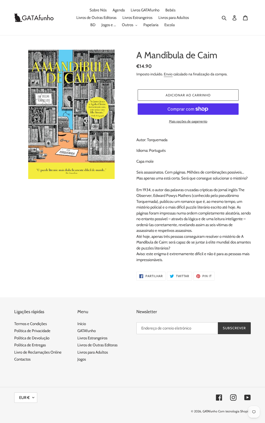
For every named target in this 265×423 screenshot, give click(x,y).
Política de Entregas (30, 345)
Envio (168, 74)
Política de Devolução (31, 338)
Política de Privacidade (32, 330)
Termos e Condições (30, 323)
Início (81, 323)
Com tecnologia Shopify (234, 411)
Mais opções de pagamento (188, 121)
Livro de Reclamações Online (38, 352)
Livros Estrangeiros (92, 338)
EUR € (24, 397)
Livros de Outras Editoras (97, 345)
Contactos (22, 359)
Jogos (81, 359)
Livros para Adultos (92, 352)
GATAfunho (86, 330)
